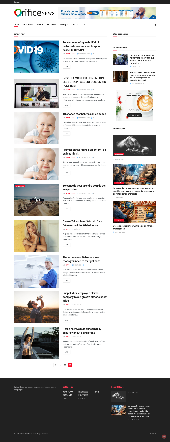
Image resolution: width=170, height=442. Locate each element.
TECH (83, 25)
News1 (68, 229)
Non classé (83, 392)
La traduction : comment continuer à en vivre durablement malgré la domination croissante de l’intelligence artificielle (133, 191)
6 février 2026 (119, 197)
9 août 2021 (77, 229)
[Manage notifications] (164, 437)
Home (16, 25)
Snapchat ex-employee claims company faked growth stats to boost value (85, 297)
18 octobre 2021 (84, 54)
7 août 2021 (77, 305)
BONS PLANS (27, 25)
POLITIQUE (63, 25)
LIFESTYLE (51, 25)
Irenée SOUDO (70, 54)
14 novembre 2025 (137, 83)
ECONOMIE (40, 25)
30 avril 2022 (135, 66)
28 (65, 365)
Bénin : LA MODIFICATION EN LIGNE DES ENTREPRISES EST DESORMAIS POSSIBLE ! (84, 82)
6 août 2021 (77, 337)
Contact (17, 2)
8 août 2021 (77, 265)
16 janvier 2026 (119, 232)
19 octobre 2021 (84, 193)
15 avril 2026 (118, 159)
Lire (66, 66)
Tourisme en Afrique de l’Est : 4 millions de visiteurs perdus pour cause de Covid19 (82, 46)
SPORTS (74, 25)
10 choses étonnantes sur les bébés (84, 114)
